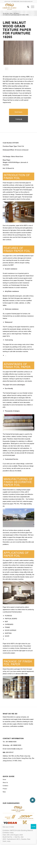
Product (5, 789)
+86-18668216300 (15, 745)
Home (4, 779)
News (4, 792)
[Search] (27, 7)
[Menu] (31, 7)
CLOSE (33, 826)
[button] (32, 800)
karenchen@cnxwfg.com (26, 1)
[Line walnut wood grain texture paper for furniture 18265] (18, 53)
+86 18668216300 (15, 1)
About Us (5, 782)
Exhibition (5, 785)
